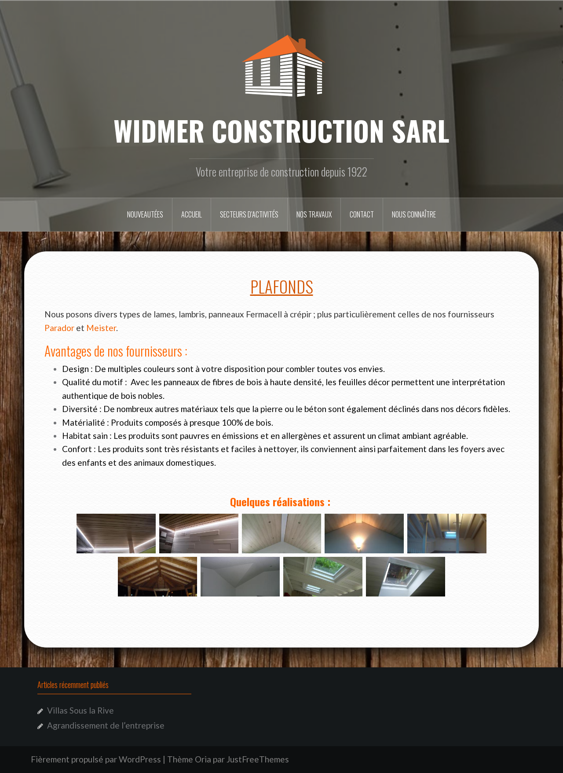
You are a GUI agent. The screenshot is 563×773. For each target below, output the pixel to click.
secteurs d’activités (249, 214)
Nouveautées (145, 214)
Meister (101, 328)
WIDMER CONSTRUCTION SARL (281, 130)
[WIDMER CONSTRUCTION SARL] (281, 64)
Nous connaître (414, 214)
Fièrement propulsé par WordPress (96, 759)
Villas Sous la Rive (80, 710)
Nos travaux (314, 214)
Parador (59, 328)
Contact (362, 214)
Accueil (191, 214)
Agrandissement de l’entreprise (106, 725)
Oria (203, 759)
